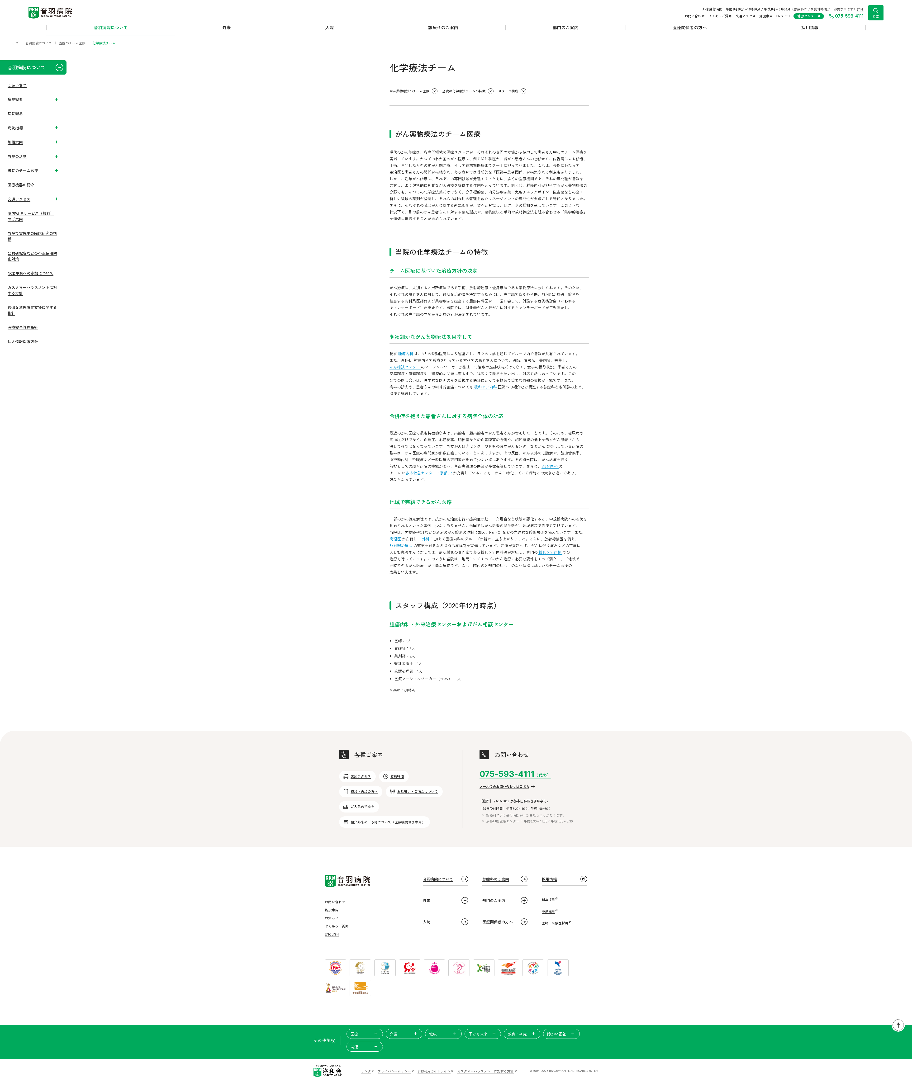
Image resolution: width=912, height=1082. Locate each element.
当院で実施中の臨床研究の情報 (32, 236)
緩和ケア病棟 (550, 552)
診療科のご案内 (443, 27)
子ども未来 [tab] (478, 1034)
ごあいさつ (17, 85)
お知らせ (331, 918)
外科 (425, 539)
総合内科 (550, 466)
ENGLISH (783, 16)
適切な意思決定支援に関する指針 (32, 310)
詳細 (860, 9)
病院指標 (15, 128)
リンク (366, 1071)
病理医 (396, 539)
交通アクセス (745, 16)
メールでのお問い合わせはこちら (504, 786)
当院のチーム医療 (23, 170)
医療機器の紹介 (21, 185)
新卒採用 (548, 899)
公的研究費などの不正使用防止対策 (32, 256)
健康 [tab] (433, 1034)
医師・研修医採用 (555, 923)
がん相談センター (405, 367)
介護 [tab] (393, 1034)
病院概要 (15, 99)
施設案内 (766, 16)
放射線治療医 (401, 545)
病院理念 (15, 113)
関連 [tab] (354, 1046)
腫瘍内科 (405, 353)
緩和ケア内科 (485, 387)
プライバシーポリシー (394, 1071)
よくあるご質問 (720, 16)
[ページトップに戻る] (898, 1025)
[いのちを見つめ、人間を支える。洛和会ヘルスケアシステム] (328, 1071)
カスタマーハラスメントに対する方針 (32, 290)
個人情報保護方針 (23, 341)
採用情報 (809, 27)
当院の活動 (17, 156)
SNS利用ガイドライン (434, 1071)
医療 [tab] (354, 1034)
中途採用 (548, 911)
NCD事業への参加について (30, 273)
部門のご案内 (565, 27)
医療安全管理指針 (23, 327)
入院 (329, 27)
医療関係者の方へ (690, 27)
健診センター (807, 16)
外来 (226, 27)
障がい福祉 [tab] (556, 1034)
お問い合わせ (695, 16)
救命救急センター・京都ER (429, 473)
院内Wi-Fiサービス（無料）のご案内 (31, 216)
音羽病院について (111, 27)
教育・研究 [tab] (517, 1034)
